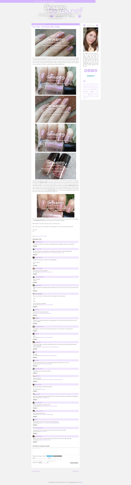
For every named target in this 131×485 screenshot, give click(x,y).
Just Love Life (38, 249)
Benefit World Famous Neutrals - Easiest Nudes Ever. (51, 379)
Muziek (89, 89)
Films (94, 85)
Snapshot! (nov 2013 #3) (45, 439)
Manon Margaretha (39, 276)
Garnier (97, 85)
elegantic (38, 375)
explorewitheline (39, 268)
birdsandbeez (39, 285)
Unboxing (96, 96)
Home (36, 1)
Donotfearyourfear (39, 241)
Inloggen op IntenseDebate (49, 456)
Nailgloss (37, 333)
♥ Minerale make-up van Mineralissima (48, 355)
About (40, 1)
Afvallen (84, 83)
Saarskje (37, 360)
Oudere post (76, 471)
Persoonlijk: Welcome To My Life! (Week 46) (49, 346)
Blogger (81, 482)
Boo (36, 351)
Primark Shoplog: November (46, 363)
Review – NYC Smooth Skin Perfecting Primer (49, 422)
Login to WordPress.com (57, 456)
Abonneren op (36, 462)
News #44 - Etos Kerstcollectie (46, 337)
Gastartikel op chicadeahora (46, 272)
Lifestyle (90, 87)
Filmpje (91, 85)
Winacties (85, 98)
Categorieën (51, 1)
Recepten (85, 95)
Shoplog (96, 95)
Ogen (97, 91)
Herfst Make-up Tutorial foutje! (46, 304)
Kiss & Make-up (39, 402)
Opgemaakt (85, 93)
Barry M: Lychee (43, 431)
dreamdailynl (38, 384)
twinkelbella (38, 342)
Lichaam (85, 87)
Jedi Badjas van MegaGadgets (46, 414)
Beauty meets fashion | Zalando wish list (48, 406)
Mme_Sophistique (39, 427)
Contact (45, 1)
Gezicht (84, 86)
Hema (95, 86)
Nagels (45, 236)
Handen (91, 86)
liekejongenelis (39, 436)
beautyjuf (38, 394)
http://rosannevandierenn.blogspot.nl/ (43, 313)
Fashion (88, 85)
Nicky (36, 419)
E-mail (49, 458)
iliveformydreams (39, 411)
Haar (88, 86)
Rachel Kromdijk (38, 257)
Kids (97, 86)
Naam (34, 458)
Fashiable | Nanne (39, 368)
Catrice (37, 236)
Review (90, 95)
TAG (92, 96)
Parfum (89, 93)
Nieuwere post (36, 471)
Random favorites (94, 93)
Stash (90, 96)
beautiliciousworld (39, 326)
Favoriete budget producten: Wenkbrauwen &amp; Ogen (52, 252)
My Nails (41, 236)
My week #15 (43, 389)
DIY (95, 83)
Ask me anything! (90, 83)
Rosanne (37, 309)
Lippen (94, 87)
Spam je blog (86, 96)
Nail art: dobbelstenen (44, 397)
